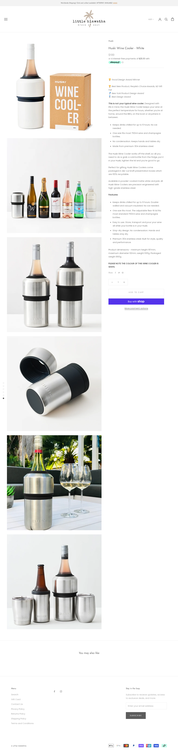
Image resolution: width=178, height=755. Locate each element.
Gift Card (15, 699)
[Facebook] (115, 273)
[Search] (166, 19)
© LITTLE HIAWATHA (18, 746)
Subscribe (136, 715)
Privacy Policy (17, 709)
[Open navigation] (6, 19)
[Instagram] (61, 691)
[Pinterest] (122, 273)
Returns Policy (18, 713)
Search (14, 694)
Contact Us (17, 704)
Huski (110, 40)
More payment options (136, 308)
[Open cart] (172, 19)
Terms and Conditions (22, 723)
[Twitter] (119, 273)
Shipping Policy (18, 718)
